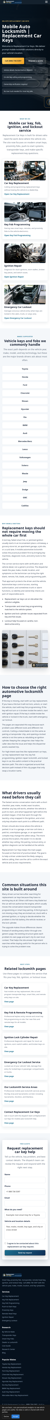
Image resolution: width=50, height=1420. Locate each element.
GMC (25, 497)
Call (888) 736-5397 (13, 61)
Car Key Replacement (10, 1296)
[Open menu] (46, 2)
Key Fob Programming (10, 1303)
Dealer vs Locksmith (10, 1342)
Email (7, 1198)
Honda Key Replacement (11, 1367)
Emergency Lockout (9, 1320)
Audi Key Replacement (11, 1392)
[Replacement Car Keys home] (12, 2)
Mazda (25, 473)
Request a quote (35, 61)
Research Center (8, 1349)
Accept (15, 1416)
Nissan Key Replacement (11, 1378)
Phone (7, 1186)
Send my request (25, 1253)
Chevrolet (25, 393)
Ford (25, 385)
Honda (25, 377)
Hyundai (25, 409)
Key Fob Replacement (10, 1300)
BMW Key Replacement (11, 1388)
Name (7, 1174)
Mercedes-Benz (25, 441)
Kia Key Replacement (10, 1385)
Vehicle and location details (17, 1221)
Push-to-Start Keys (9, 1306)
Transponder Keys (9, 1335)
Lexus (25, 449)
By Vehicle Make (8, 1332)
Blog (4, 1353)
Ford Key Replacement (11, 1371)
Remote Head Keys (9, 1314)
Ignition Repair (8, 1317)
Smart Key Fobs (8, 1339)
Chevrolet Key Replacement (12, 1374)
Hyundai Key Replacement (12, 1381)
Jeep (25, 481)
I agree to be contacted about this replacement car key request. (23, 1245)
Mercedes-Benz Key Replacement (15, 1395)
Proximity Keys (7, 1310)
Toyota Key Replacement (11, 1364)
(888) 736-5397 (31, 1404)
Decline (6, 1416)
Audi (25, 433)
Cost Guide (6, 1346)
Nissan (25, 401)
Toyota (25, 369)
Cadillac (25, 505)
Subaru (25, 465)
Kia (25, 417)
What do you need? (13, 1209)
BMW (25, 425)
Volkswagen (25, 457)
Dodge (25, 489)
